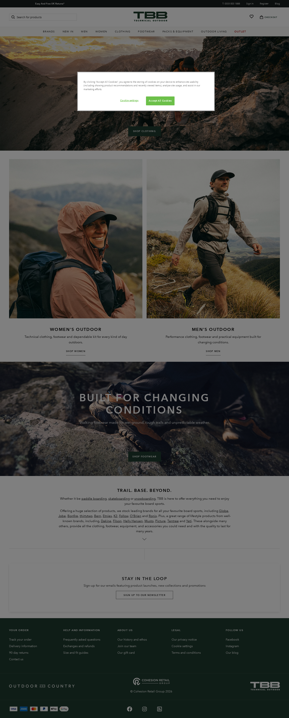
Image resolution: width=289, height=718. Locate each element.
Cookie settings (129, 100)
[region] (146, 91)
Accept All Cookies (160, 100)
